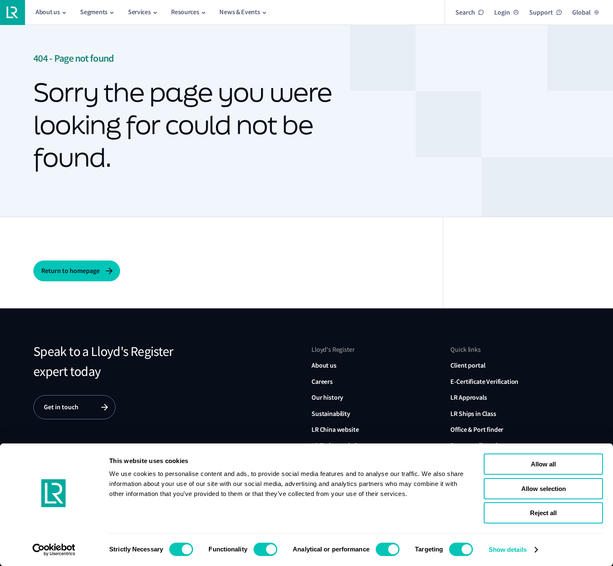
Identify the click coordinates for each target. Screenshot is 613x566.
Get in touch (61, 407)
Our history (327, 397)
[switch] (265, 549)
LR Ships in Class (473, 413)
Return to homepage (70, 270)
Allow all (543, 464)
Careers (322, 381)
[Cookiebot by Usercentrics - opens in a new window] (54, 549)
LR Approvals (468, 397)
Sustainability (331, 413)
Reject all (543, 512)
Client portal (467, 365)
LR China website (335, 429)
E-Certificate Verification (484, 381)
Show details (508, 549)
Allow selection (543, 488)
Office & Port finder (476, 429)
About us (324, 365)
